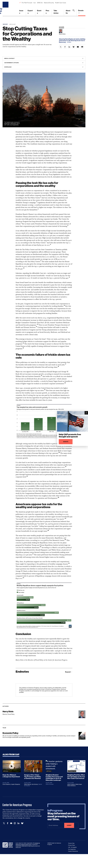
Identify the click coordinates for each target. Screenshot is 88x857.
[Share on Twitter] (60, 47)
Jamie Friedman (71, 784)
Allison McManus (71, 785)
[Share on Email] (78, 47)
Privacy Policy (71, 845)
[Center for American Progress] (6, 8)
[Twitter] (4, 823)
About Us (68, 12)
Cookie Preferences (73, 851)
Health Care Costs (60, 3)
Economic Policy (10, 733)
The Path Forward (26, 3)
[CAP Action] (8, 845)
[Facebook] (7, 823)
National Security (49, 3)
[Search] (74, 12)
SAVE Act (40, 3)
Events (39, 12)
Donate (81, 10)
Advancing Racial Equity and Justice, (69, 39)
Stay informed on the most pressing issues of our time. (63, 815)
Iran (34, 3)
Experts (30, 12)
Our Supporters (72, 849)
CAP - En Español (72, 847)
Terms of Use (71, 843)
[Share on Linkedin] (69, 47)
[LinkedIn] (18, 823)
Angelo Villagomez (15, 784)
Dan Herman (35, 784)
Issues (21, 12)
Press (47, 12)
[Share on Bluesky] (73, 47)
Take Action (56, 12)
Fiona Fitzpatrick (7, 784)
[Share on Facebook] (65, 47)
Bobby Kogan (78, 784)
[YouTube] (11, 823)
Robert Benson (27, 784)
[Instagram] (14, 823)
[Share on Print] (82, 47)
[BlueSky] (22, 823)
